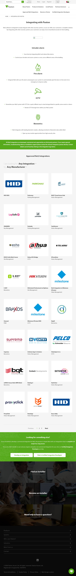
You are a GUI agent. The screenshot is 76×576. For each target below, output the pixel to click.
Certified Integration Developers (61, 12)
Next (46, 428)
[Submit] (23, 2)
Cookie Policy (23, 572)
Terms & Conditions (10, 572)
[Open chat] (71, 571)
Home (7, 16)
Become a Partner (45, 12)
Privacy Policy (34, 572)
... (69, 6)
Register (49, 2)
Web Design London (48, 572)
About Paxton (26, 7)
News (38, 2)
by (5, 167)
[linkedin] (38, 561)
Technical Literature (60, 7)
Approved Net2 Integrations (30, 12)
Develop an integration (21, 455)
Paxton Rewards (29, 1)
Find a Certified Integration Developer (49, 455)
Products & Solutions (38, 7)
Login (43, 2)
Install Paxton (49, 7)
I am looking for (11, 164)
